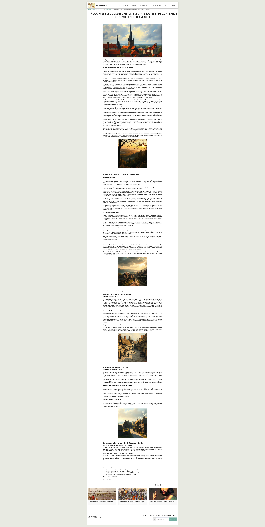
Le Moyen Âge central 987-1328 (98, 9)
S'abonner (173, 519)
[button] (126, 5)
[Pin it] (160, 485)
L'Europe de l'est (108, 9)
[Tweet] (158, 485)
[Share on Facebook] (155, 485)
